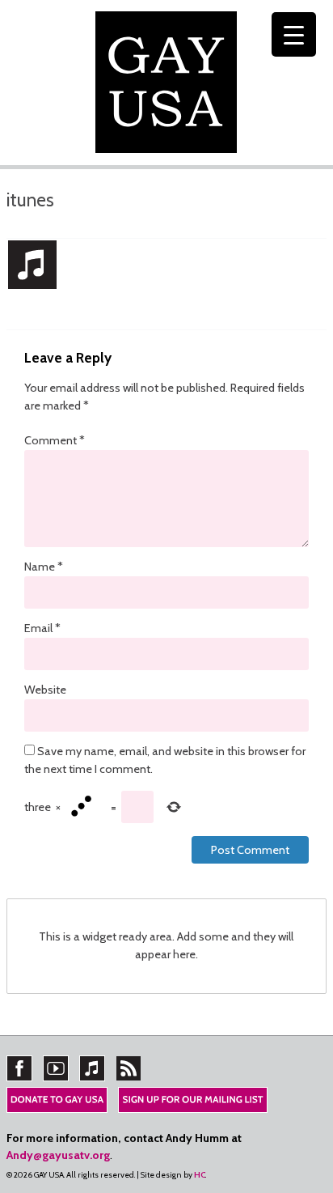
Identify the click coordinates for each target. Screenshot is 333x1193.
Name (43, 566)
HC (199, 1175)
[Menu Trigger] (294, 34)
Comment (54, 440)
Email (42, 628)
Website (45, 689)
